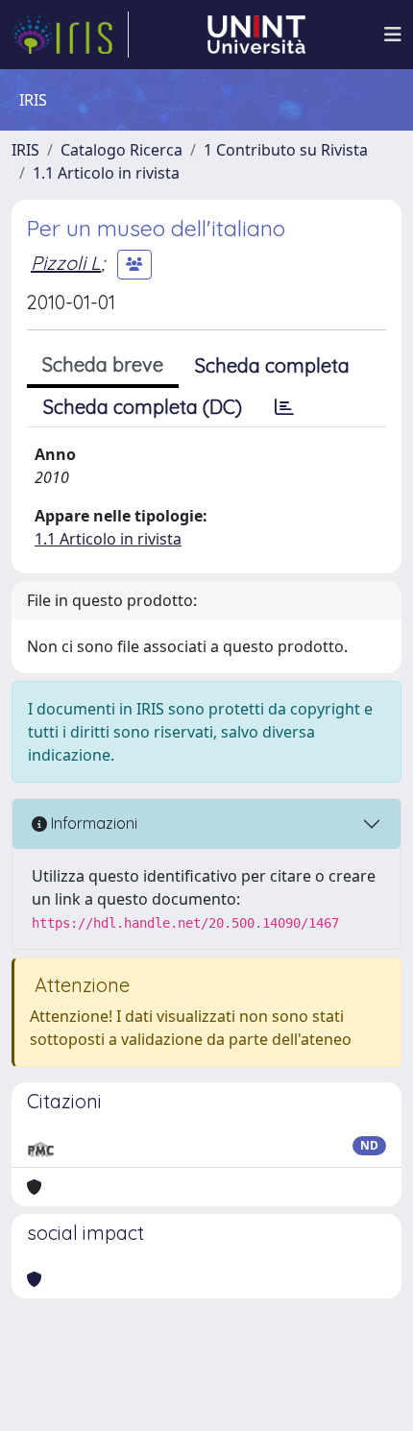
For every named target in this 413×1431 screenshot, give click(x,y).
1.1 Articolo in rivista (106, 172)
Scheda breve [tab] (102, 364)
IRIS (25, 149)
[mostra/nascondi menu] (392, 34)
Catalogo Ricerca (121, 149)
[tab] (284, 407)
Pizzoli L (66, 263)
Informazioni (92, 823)
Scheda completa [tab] (272, 365)
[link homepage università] (256, 35)
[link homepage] (70, 35)
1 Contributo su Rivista (286, 149)
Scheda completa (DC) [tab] (142, 407)
